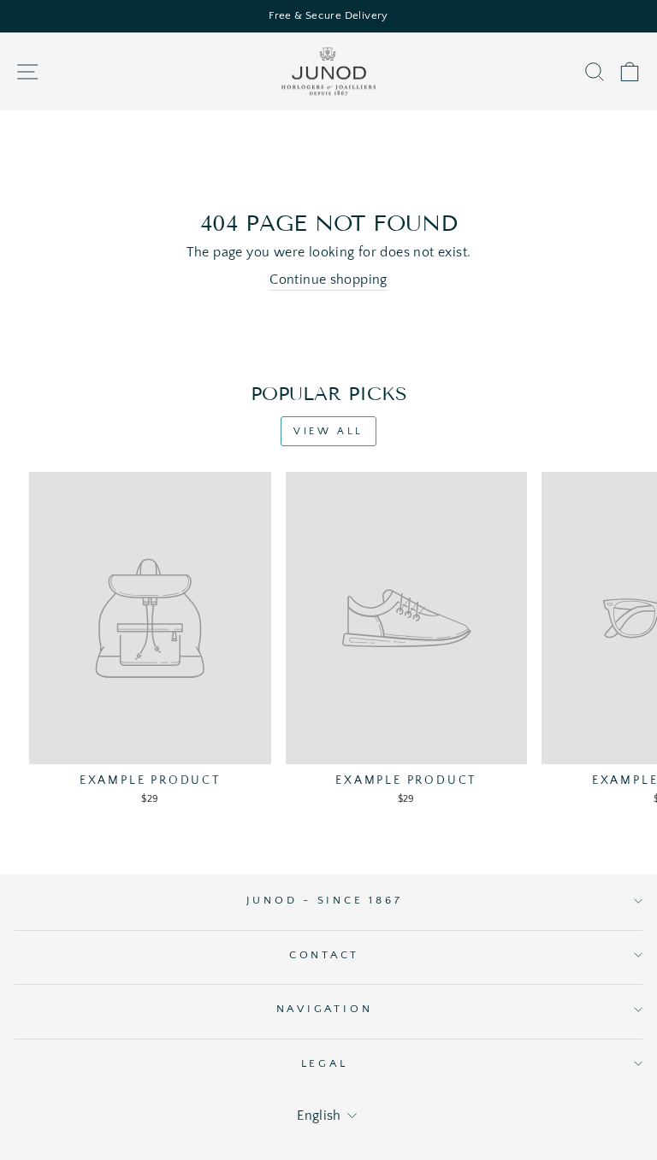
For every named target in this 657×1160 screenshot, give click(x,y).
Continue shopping (328, 280)
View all (328, 431)
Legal (324, 1063)
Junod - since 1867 (324, 900)
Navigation (324, 1009)
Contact (324, 955)
